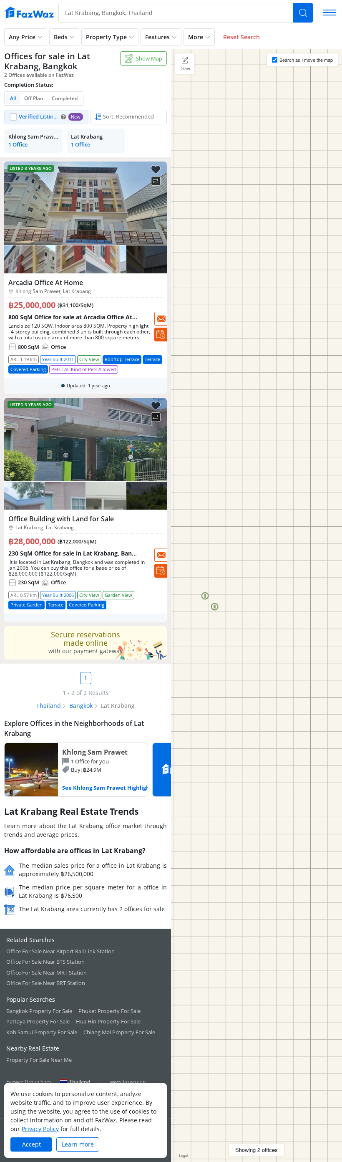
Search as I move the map (306, 59)
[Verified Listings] (46, 117)
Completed (65, 98)
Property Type (106, 37)
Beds (61, 37)
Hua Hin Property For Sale (108, 1021)
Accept (31, 1144)
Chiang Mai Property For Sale (119, 1032)
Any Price (22, 37)
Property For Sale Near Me (39, 1059)
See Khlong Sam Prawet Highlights (108, 787)
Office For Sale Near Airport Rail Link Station (60, 951)
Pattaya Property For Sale (38, 1021)
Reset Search (241, 37)
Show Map (149, 58)
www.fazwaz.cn (128, 1081)
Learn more (78, 1144)
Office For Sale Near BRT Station (45, 983)
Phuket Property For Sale (109, 1011)
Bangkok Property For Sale (39, 1011)
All (13, 98)
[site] (29, 12)
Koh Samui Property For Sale (41, 1032)
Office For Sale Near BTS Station (45, 961)
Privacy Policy (40, 1129)
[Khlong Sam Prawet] (76, 769)
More (195, 37)
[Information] (63, 117)
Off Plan (33, 98)
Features (157, 37)
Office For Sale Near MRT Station (46, 972)
